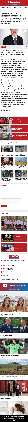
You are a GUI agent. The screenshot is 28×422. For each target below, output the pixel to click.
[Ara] (26, 2)
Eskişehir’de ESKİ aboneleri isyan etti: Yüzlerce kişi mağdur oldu (7, 154)
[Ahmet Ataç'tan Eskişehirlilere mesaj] (14, 37)
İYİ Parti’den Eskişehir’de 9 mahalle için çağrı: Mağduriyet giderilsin (21, 154)
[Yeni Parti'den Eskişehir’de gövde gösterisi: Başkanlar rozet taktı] (7, 161)
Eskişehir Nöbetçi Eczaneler (8, 265)
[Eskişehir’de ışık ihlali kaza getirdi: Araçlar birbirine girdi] (21, 173)
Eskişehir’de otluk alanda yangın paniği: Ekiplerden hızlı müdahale (20, 166)
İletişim (13, 279)
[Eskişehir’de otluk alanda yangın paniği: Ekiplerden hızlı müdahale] (21, 161)
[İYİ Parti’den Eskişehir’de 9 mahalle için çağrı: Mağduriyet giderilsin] (21, 148)
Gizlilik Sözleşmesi (6, 279)
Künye (18, 279)
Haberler (3, 11)
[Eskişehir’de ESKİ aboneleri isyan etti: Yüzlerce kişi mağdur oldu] (7, 148)
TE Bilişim (17, 289)
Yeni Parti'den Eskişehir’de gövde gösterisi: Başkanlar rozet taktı (7, 166)
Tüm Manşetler (6, 272)
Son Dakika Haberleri (7, 274)
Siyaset (14, 7)
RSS (5, 285)
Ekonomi (20, 7)
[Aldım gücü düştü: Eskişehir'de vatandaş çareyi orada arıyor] (7, 173)
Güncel (9, 7)
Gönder (4, 206)
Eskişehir (3, 7)
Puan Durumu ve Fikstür (7, 271)
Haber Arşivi (5, 275)
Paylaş (4, 46)
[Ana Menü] (1, 2)
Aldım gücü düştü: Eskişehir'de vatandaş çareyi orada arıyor (6, 179)
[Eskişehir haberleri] (14, 3)
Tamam (14, 420)
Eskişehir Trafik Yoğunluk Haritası (9, 269)
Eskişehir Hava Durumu (7, 266)
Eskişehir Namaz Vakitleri (8, 268)
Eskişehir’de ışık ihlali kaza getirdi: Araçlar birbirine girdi (21, 179)
